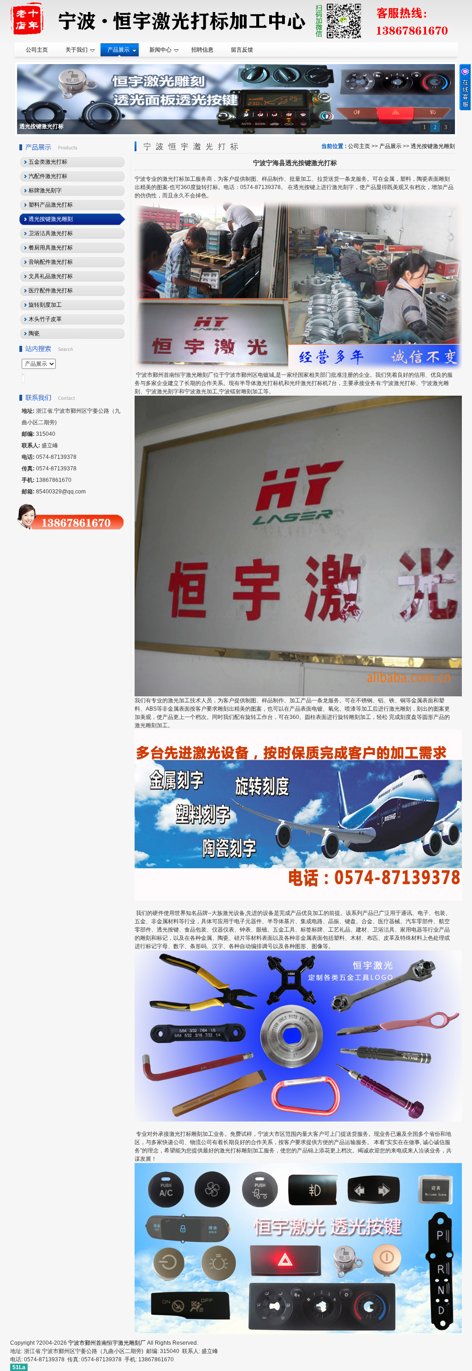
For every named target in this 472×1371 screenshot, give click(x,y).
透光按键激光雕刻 (433, 146)
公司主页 (359, 146)
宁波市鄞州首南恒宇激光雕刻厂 (107, 1343)
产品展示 (390, 146)
